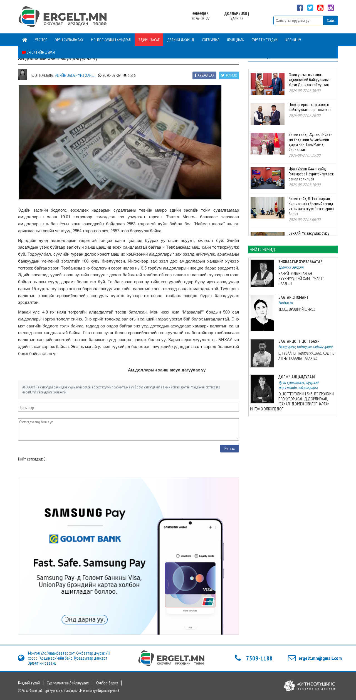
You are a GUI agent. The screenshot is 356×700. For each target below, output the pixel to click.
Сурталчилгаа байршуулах (68, 683)
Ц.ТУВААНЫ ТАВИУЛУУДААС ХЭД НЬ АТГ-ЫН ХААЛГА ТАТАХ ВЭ (306, 356)
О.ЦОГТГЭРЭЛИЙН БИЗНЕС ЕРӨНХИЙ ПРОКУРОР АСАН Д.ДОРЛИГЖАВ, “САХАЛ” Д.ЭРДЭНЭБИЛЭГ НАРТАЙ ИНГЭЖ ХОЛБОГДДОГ (292, 401)
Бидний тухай (29, 683)
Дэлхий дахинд (180, 39)
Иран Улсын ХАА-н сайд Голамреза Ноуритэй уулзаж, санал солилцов (311, 174)
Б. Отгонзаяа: (42, 75)
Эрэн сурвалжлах (69, 39)
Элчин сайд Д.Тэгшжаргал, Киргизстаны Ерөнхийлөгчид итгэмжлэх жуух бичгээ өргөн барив (311, 206)
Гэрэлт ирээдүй (265, 39)
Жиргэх (231, 75)
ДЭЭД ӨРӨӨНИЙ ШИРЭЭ (296, 309)
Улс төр (41, 39)
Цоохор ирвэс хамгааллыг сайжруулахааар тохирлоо (310, 107)
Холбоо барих (107, 683)
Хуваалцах (206, 75)
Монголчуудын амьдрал (111, 39)
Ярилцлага (235, 39)
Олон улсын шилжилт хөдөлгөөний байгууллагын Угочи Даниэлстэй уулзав (309, 79)
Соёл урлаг (210, 39)
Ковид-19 (293, 39)
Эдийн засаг (149, 39)
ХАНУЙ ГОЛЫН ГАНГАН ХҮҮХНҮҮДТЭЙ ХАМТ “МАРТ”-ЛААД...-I (301, 278)
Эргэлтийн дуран (40, 52)
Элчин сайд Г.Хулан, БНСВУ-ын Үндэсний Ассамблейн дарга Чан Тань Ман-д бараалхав (310, 142)
